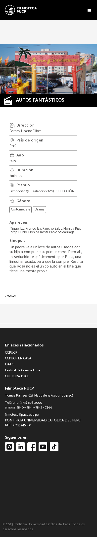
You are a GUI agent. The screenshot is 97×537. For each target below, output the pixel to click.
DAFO (9, 364)
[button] (89, 10)
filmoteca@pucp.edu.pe (22, 414)
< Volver (10, 296)
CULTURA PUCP (17, 376)
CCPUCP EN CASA (18, 358)
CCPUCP (11, 352)
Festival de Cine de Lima (22, 370)
